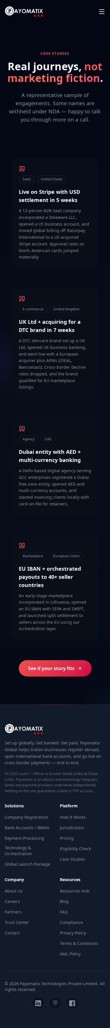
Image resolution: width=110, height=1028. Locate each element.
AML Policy (70, 954)
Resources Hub (74, 891)
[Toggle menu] (101, 11)
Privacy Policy (73, 933)
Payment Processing (24, 838)
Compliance (71, 922)
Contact (12, 933)
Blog (64, 901)
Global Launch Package (27, 864)
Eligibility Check (75, 848)
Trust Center (17, 922)
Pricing (67, 838)
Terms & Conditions (79, 943)
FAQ (64, 912)
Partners (13, 912)
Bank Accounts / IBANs (27, 827)
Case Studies (72, 859)
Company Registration (26, 817)
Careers (12, 901)
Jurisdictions (72, 827)
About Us (14, 891)
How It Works (73, 817)
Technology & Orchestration (18, 850)
